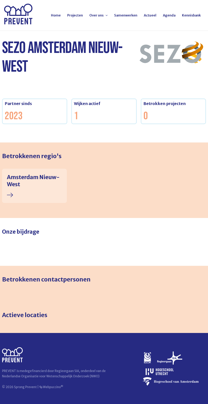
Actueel (150, 15)
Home (56, 15)
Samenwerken (125, 15)
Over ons (96, 15)
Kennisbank (191, 15)
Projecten (75, 15)
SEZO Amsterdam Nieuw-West (62, 57)
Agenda (169, 15)
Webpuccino (52, 387)
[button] (106, 15)
